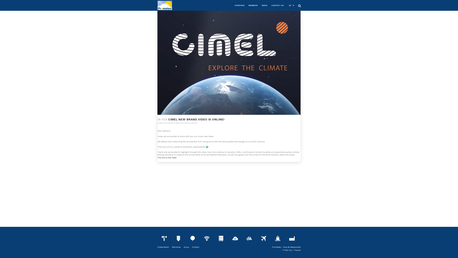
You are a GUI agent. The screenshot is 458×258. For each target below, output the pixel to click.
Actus (186, 247)
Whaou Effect (190, 123)
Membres (176, 247)
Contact (195, 247)
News (178, 123)
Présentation (163, 247)
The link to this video (167, 157)
